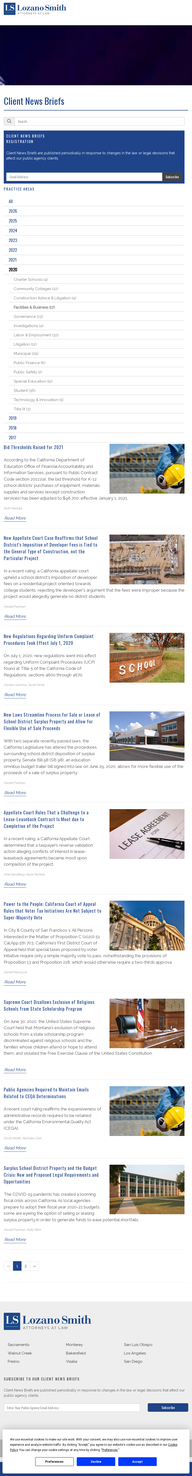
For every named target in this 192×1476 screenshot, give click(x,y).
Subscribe (172, 176)
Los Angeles (135, 1353)
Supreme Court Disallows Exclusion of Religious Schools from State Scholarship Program (49, 1005)
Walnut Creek (20, 1353)
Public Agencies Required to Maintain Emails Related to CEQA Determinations (46, 1092)
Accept (137, 1461)
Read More (15, 518)
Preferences (54, 1461)
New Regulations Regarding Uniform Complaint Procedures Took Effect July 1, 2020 (49, 639)
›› (34, 1265)
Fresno (14, 1361)
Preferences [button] (110, 1450)
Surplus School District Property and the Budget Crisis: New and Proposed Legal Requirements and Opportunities (51, 1175)
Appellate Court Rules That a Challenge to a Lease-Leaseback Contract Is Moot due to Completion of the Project (46, 819)
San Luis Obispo (138, 1344)
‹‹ (8, 1265)
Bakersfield (76, 1353)
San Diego (133, 1361)
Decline (96, 1461)
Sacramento (19, 1344)
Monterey (74, 1344)
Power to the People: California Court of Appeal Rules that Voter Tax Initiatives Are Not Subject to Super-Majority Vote (53, 911)
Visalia (71, 1361)
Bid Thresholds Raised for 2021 (34, 447)
